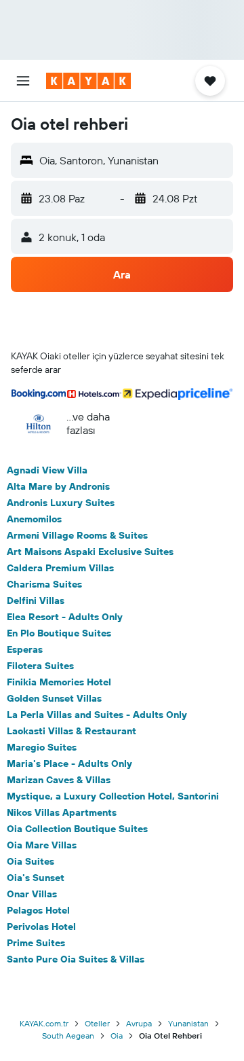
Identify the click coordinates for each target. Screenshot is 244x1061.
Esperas (25, 649)
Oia (116, 1035)
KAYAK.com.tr (44, 1023)
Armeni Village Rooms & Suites (77, 535)
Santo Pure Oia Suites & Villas (75, 959)
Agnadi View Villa (47, 470)
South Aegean (68, 1035)
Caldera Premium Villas (60, 568)
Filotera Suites (40, 666)
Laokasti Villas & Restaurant (71, 731)
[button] (23, 81)
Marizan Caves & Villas (58, 780)
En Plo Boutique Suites (59, 633)
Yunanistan (188, 1023)
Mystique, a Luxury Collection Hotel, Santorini (113, 796)
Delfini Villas (35, 600)
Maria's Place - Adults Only (69, 763)
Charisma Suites (44, 584)
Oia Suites (30, 861)
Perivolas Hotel (41, 926)
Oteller (97, 1023)
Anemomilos (34, 519)
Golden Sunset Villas (54, 698)
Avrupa (139, 1023)
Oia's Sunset (35, 877)
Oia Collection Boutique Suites (77, 829)
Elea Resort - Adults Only (65, 617)
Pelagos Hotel (38, 910)
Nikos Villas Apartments (62, 812)
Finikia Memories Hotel (59, 682)
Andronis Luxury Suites (61, 503)
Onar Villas (32, 894)
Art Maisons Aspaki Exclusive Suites (90, 551)
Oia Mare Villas (42, 845)
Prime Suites (36, 943)
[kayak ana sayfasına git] (88, 81)
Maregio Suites (42, 747)
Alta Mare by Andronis (58, 486)
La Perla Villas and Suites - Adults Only (97, 714)
